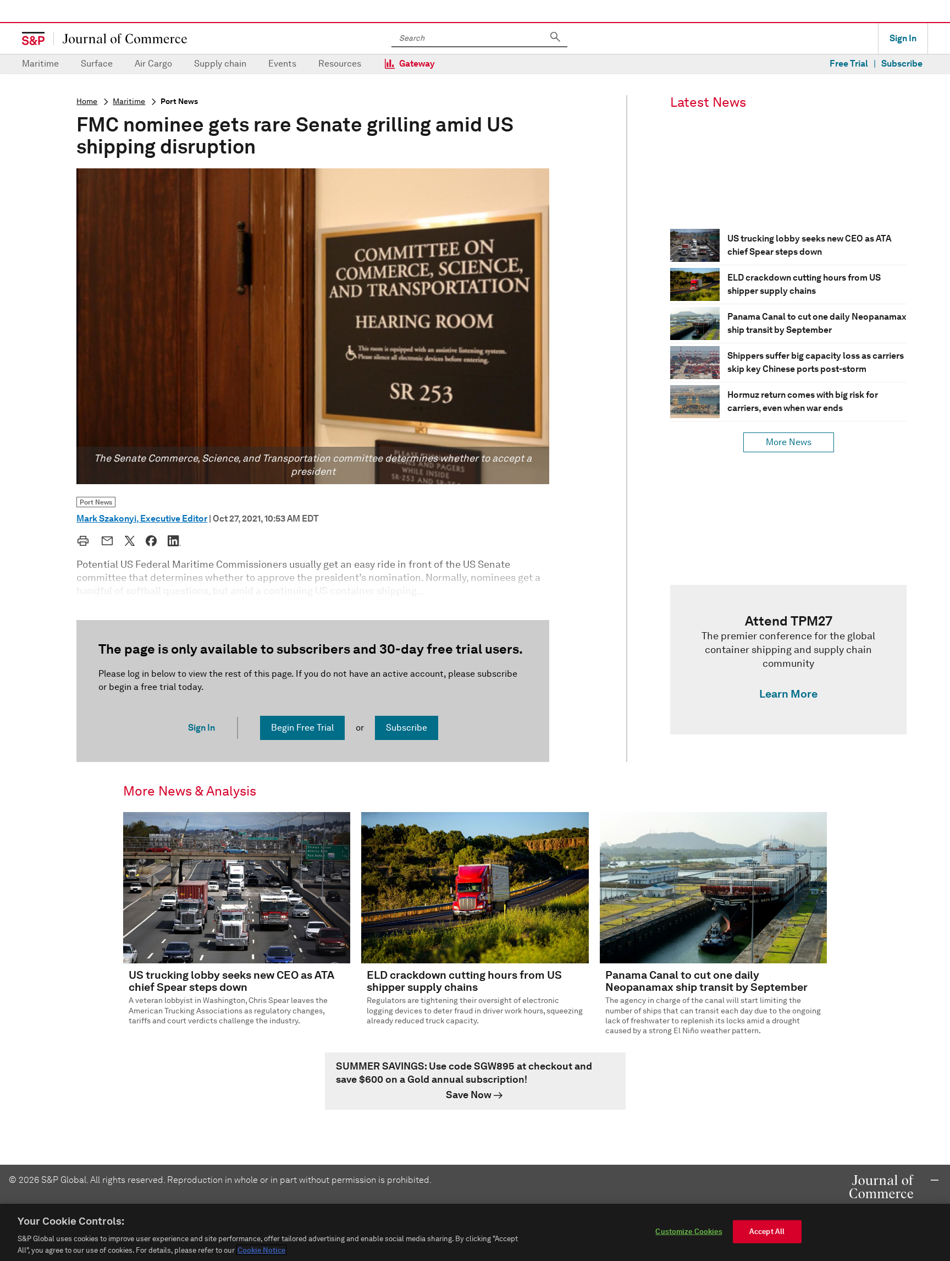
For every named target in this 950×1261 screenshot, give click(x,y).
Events (282, 63)
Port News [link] (96, 502)
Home (86, 101)
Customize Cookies (688, 1231)
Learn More (788, 693)
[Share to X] (130, 541)
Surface (97, 63)
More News (788, 442)
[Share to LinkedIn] (174, 540)
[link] (788, 659)
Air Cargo (153, 63)
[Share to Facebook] (151, 540)
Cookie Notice (261, 1250)
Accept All (767, 1231)
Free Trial (849, 63)
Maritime (40, 63)
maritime (129, 101)
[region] (475, 1232)
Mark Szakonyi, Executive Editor (141, 518)
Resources (339, 63)
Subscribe (902, 63)
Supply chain (220, 63)
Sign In (903, 38)
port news (179, 101)
